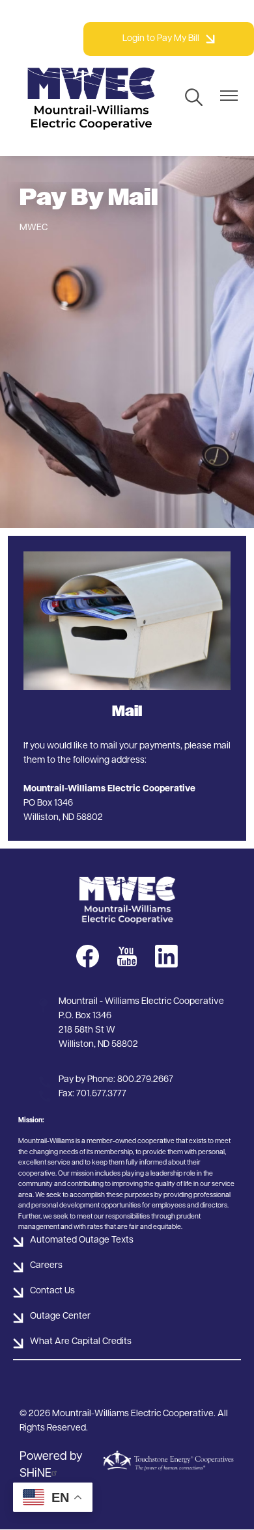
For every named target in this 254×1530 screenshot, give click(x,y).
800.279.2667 (145, 1080)
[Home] (91, 98)
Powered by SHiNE (51, 1465)
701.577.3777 (101, 1094)
